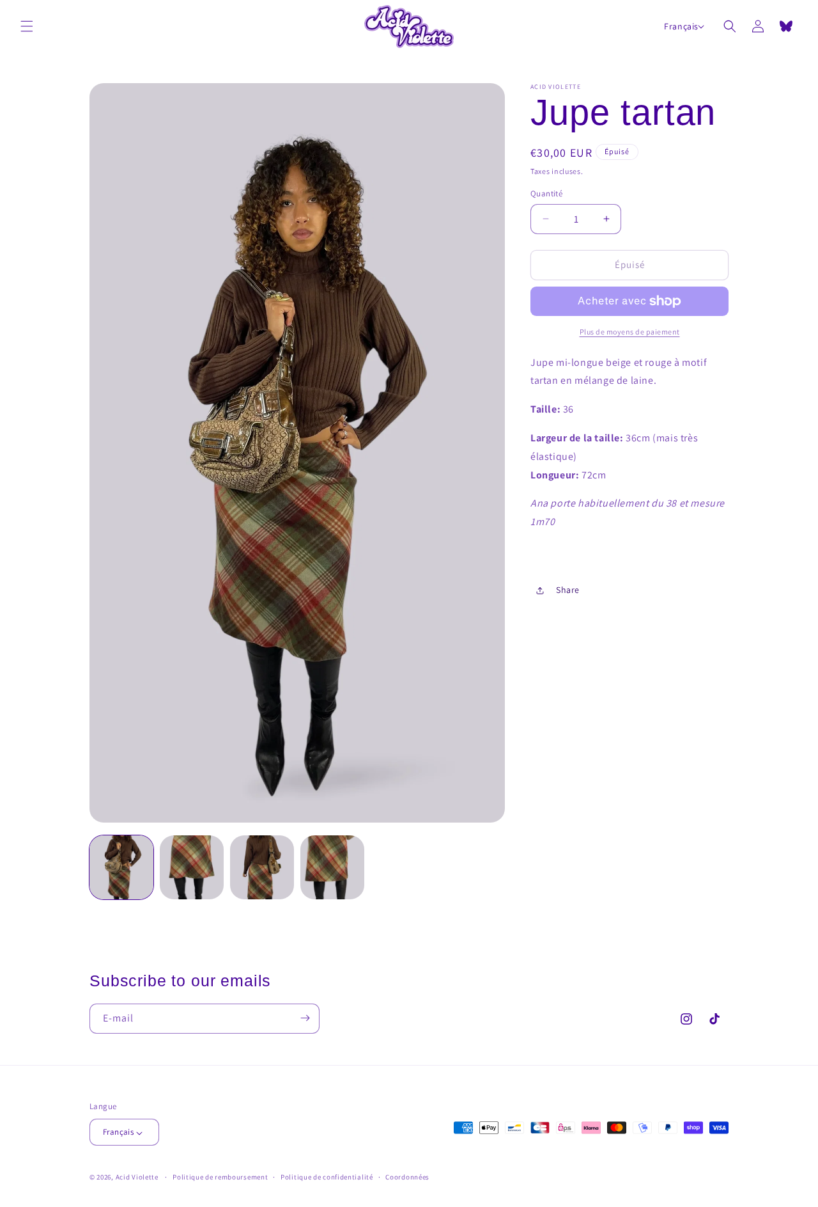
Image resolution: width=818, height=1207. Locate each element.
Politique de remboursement (220, 1176)
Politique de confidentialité (327, 1176)
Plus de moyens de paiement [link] (630, 331)
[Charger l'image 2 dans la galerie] (192, 867)
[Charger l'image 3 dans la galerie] (262, 867)
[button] (27, 26)
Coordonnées (407, 1176)
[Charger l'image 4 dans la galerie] (332, 867)
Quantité (546, 193)
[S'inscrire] (305, 1018)
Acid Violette (137, 1177)
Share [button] (568, 590)
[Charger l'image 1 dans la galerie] (121, 867)
